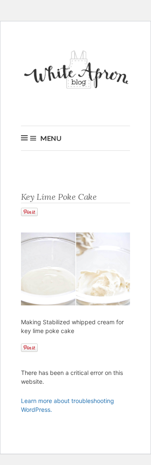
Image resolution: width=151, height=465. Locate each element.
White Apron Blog (77, 72)
